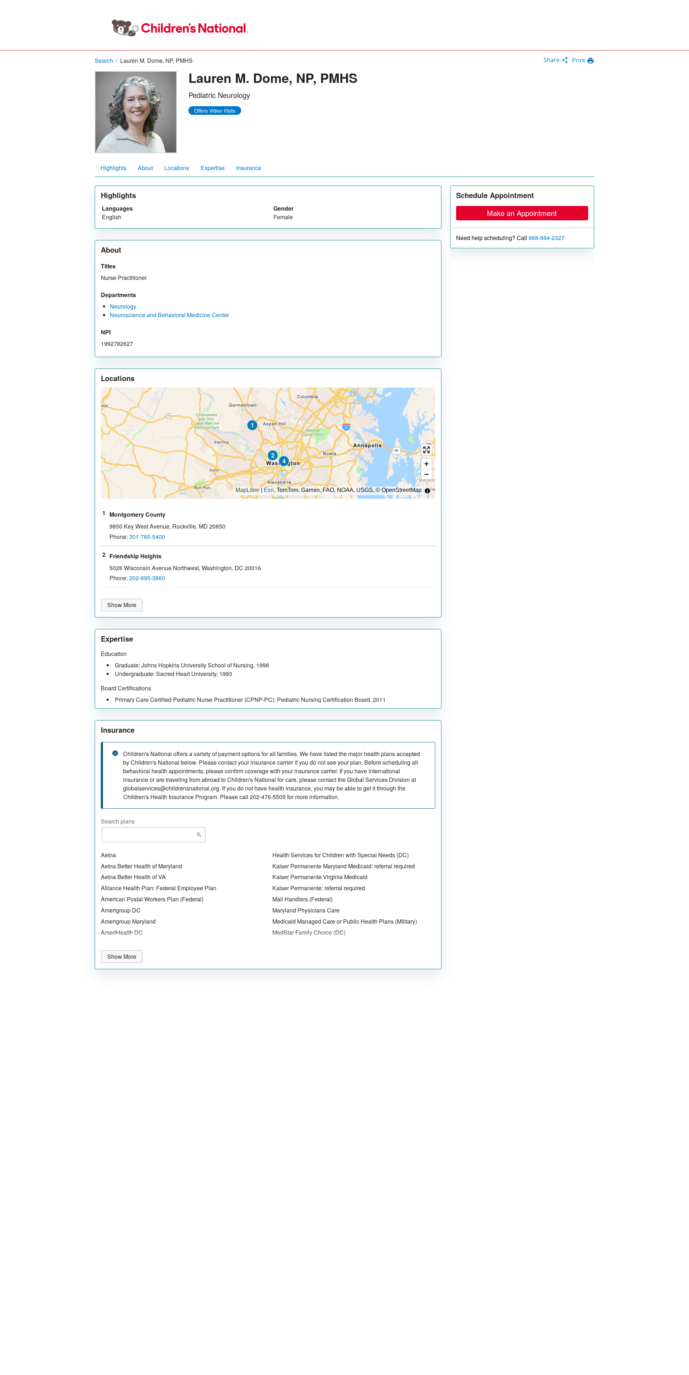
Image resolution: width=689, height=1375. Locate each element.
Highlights (113, 168)
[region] (268, 443)
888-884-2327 (546, 238)
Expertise (213, 168)
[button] (252, 425)
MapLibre (247, 490)
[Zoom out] (426, 474)
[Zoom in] (426, 464)
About (145, 168)
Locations (176, 168)
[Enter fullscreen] (426, 450)
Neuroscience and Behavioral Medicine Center (169, 315)
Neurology (123, 306)
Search (104, 60)
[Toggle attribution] (427, 491)
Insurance (248, 168)
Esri (269, 490)
